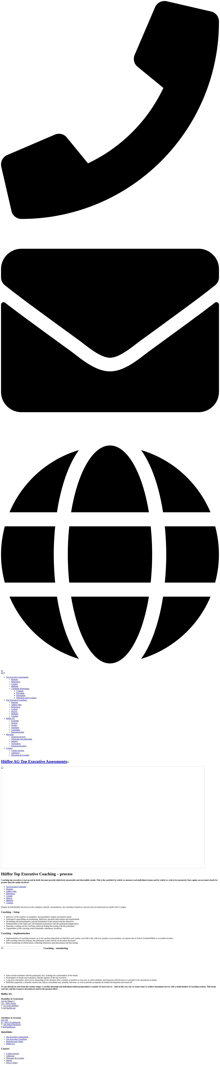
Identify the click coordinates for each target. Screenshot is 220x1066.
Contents (19, 691)
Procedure (20, 693)
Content (14, 684)
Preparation (20, 695)
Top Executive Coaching (16, 887)
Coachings (16, 700)
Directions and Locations (26, 698)
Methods (14, 686)
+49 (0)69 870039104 (11, 1025)
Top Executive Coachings (16, 1039)
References (15, 682)
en (2, 670)
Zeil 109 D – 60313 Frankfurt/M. (10, 1021)
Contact (9, 748)
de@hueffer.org (9, 1027)
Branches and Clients (14, 1041)
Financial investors (18, 746)
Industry (14, 741)
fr (4, 673)
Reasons (14, 679)
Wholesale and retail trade (21, 739)
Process (14, 711)
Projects (14, 723)
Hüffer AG (10, 718)
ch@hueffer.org (9, 1008)
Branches (10, 734)
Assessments (17, 677)
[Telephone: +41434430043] (110, 110)
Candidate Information (20, 689)
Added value (16, 705)
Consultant (15, 730)
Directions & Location (20, 755)
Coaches (14, 716)
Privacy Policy (12, 1063)
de (2, 673)
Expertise (15, 721)
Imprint (9, 1060)
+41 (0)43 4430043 (10, 1006)
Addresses (15, 753)
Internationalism (17, 732)
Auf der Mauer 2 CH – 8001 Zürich (8, 1002)
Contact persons (17, 750)
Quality (14, 725)
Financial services (18, 737)
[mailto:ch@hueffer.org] (110, 330)
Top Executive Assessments (17, 1037)
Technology (16, 744)
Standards (15, 727)
